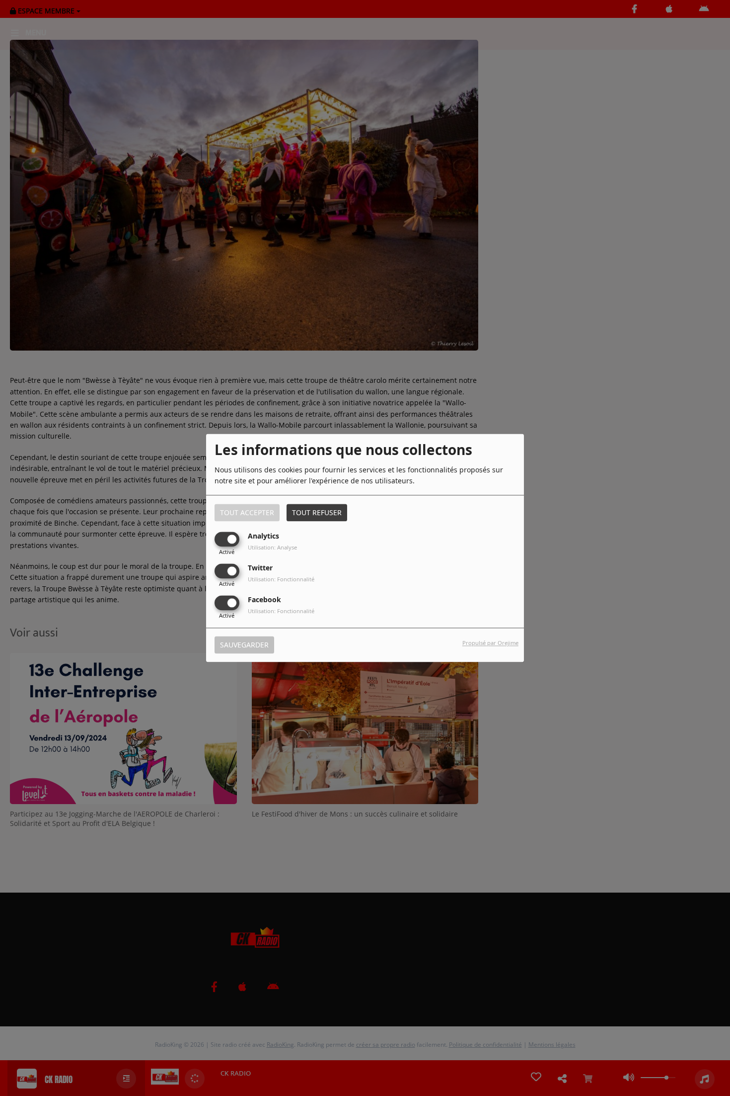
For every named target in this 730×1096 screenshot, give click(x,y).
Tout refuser (317, 512)
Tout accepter (247, 512)
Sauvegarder (244, 645)
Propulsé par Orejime (490, 643)
